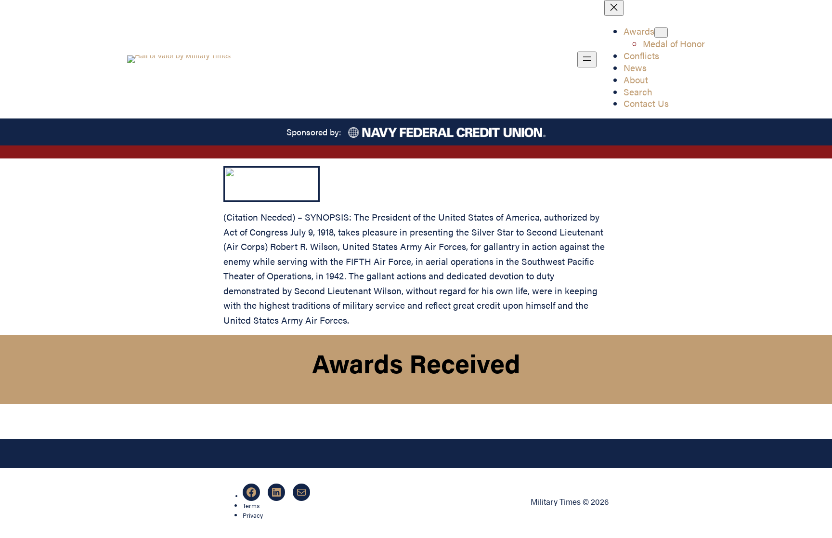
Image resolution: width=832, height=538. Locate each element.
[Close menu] (614, 8)
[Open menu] (587, 59)
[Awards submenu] (661, 32)
